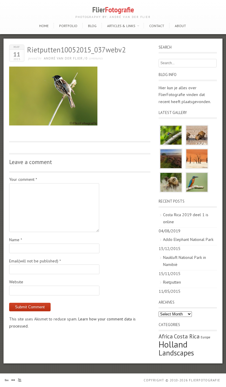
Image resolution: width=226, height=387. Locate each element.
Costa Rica (187, 336)
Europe (205, 337)
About (180, 26)
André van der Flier (63, 58)
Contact (156, 26)
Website (16, 282)
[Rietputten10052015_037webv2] (53, 124)
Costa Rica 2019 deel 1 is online (185, 218)
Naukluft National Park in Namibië (184, 261)
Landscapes (176, 353)
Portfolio (68, 26)
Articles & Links (121, 26)
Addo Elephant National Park (188, 239)
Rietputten (172, 282)
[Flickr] (13, 381)
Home (44, 26)
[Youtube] (19, 381)
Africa (166, 336)
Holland (173, 344)
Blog (92, 26)
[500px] (7, 381)
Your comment (23, 179)
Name (15, 239)
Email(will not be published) (35, 261)
